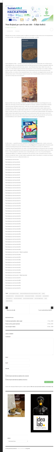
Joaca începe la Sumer (10, 326)
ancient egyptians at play (14, 293)
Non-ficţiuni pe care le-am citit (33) (13, 241)
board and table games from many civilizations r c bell (30, 293)
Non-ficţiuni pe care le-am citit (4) (12, 167)
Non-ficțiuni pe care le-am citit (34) (13, 244)
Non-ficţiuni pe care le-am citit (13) (13, 190)
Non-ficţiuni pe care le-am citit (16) (13, 198)
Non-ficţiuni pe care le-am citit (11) (12, 185)
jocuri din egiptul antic (39, 298)
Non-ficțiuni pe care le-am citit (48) (13, 280)
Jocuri (14, 27)
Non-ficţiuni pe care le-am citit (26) (13, 223)
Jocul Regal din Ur (33, 144)
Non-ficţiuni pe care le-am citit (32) (13, 239)
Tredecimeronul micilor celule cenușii (13, 321)
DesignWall (28, 448)
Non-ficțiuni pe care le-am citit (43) (13, 267)
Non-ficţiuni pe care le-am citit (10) (13, 182)
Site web (7, 368)
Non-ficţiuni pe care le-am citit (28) (13, 228)
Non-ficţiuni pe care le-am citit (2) (12, 162)
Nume (6, 357)
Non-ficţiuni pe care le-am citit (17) (13, 200)
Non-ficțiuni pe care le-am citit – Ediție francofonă (16, 275)
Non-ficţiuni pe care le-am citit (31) (13, 236)
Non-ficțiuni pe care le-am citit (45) (13, 272)
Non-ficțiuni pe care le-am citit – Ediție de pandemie (16, 252)
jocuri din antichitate (18, 298)
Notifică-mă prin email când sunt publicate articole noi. (16, 379)
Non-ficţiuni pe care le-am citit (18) (13, 203)
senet (46, 298)
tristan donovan (9, 300)
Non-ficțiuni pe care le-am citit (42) (13, 264)
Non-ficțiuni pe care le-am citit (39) (13, 257)
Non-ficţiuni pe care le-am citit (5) (12, 169)
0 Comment (17, 31)
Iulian (8, 27)
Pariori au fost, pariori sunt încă (12, 323)
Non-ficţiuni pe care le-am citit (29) (13, 231)
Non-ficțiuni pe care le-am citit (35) (13, 246)
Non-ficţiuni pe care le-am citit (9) (12, 180)
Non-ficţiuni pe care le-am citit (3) (12, 164)
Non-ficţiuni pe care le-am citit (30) (13, 234)
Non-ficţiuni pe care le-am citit (12, 159)
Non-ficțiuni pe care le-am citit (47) (13, 277)
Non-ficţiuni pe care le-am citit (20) (13, 208)
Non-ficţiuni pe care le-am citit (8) (12, 177)
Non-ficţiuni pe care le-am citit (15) (13, 195)
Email (6, 362)
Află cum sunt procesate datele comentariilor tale (41, 386)
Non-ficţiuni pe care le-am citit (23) (13, 216)
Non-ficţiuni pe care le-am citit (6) (12, 172)
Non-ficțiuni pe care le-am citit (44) (13, 270)
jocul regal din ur (9, 298)
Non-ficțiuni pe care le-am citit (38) (13, 254)
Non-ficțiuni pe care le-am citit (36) (13, 249)
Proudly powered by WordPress (11, 448)
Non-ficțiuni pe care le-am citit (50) (13, 285)
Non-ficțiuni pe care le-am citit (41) (13, 262)
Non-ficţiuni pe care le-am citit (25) (13, 221)
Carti (12, 27)
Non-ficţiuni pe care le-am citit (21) (13, 210)
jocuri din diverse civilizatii (28, 298)
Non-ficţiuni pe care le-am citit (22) (13, 213)
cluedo (43, 293)
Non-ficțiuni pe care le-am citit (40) (13, 259)
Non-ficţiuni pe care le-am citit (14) (13, 192)
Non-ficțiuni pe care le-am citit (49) (13, 282)
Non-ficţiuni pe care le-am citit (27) (13, 226)
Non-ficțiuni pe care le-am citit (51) (13, 288)
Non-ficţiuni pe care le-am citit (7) (12, 174)
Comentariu (8, 336)
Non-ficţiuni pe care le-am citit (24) (13, 218)
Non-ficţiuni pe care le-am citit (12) (13, 187)
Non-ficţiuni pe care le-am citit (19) (13, 205)
